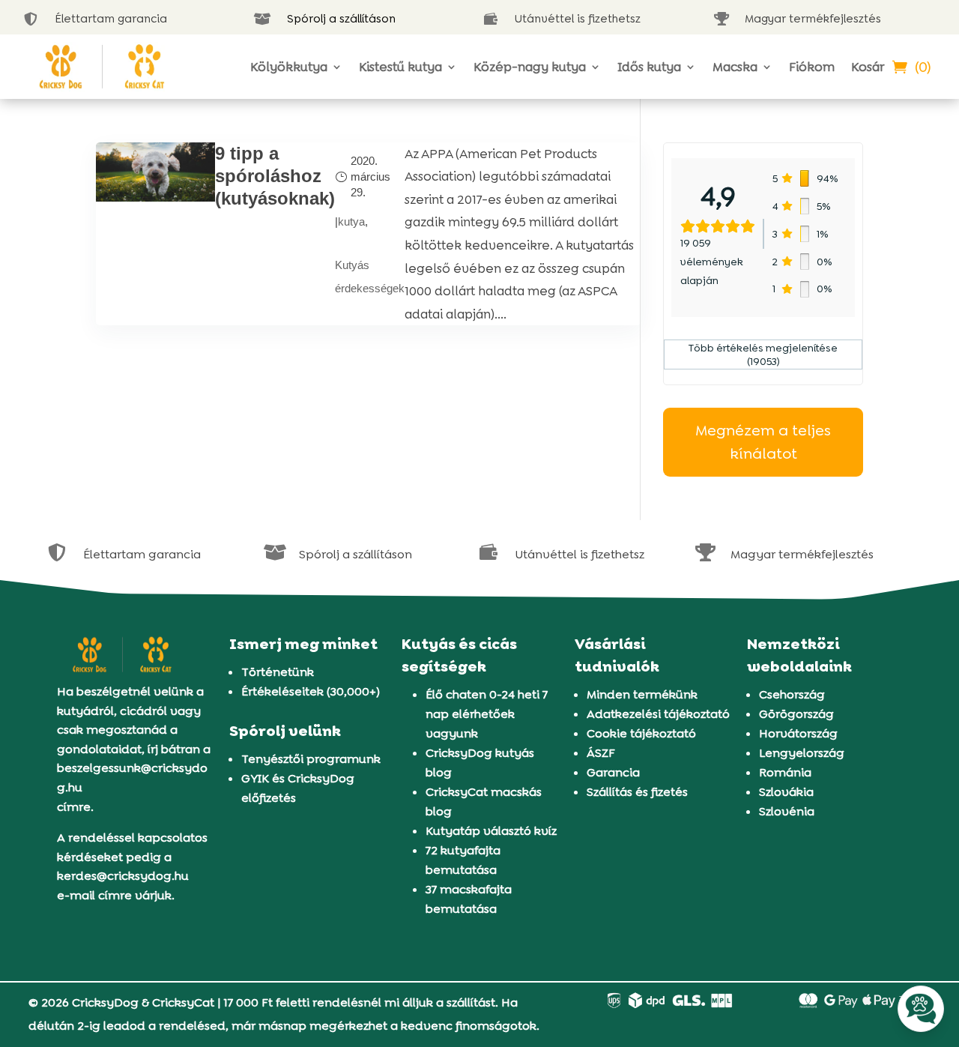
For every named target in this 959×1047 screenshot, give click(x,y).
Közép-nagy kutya (530, 66)
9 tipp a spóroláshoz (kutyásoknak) (275, 175)
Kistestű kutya (400, 66)
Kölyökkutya (288, 66)
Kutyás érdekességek (370, 277)
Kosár (867, 66)
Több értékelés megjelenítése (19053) (763, 354)
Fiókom (812, 66)
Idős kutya (649, 66)
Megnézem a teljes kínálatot (763, 441)
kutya (351, 221)
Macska (735, 66)
